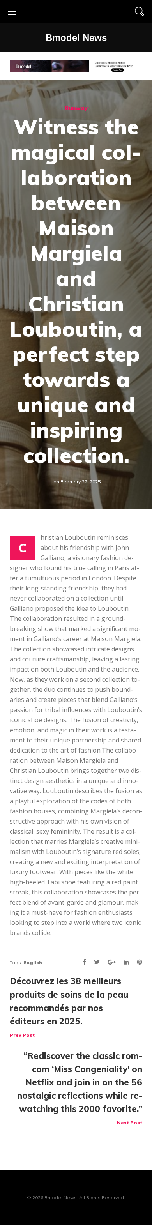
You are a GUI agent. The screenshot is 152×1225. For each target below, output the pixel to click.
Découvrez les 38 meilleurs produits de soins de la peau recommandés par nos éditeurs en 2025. (69, 1007)
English (32, 962)
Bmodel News (76, 37)
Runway (76, 107)
